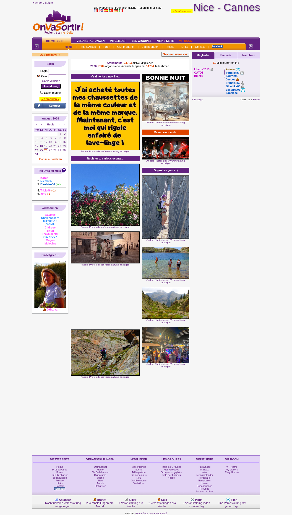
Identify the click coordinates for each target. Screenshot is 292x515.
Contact (200, 46)
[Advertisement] (177, 23)
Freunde (225, 55)
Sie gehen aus (139, 475)
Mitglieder (118, 40)
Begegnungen (204, 486)
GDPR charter (126, 46)
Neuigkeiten (204, 480)
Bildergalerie (139, 472)
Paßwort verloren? (50, 81)
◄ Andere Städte (42, 2)
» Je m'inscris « (182, 11)
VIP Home (231, 466)
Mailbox (204, 469)
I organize (204, 477)
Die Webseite (55, 41)
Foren (106, 46)
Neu (100, 480)
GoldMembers (139, 480)
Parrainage (204, 466)
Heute (100, 469)
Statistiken (100, 486)
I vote (204, 483)
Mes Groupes (171, 469)
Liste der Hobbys (171, 475)
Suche (100, 477)
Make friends (139, 466)
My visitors (232, 469)
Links (184, 46)
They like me (232, 472)
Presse (170, 46)
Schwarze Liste (204, 491)
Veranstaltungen (91, 40)
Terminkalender (204, 475)
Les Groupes (141, 40)
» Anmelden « (50, 99)
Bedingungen (150, 46)
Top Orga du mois (49, 171)
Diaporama (100, 475)
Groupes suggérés (171, 472)
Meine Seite (165, 40)
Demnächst (100, 466)
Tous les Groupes (171, 466)
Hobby (171, 477)
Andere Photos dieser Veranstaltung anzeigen (105, 151)
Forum (256, 99)
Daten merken (53, 92)
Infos (204, 472)
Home (69, 46)
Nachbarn (248, 55)
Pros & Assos (88, 46)
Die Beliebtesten (100, 472)
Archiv (100, 483)
